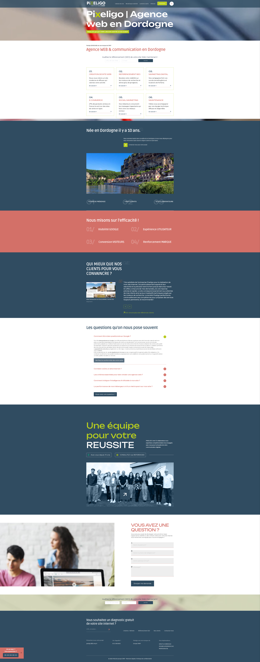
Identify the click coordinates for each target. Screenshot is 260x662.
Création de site (119, 3)
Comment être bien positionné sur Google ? (112, 336)
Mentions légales (131, 658)
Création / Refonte (128, 631)
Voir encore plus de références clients (139, 313)
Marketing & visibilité (132, 3)
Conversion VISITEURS (105, 242)
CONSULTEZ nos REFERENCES (132, 455)
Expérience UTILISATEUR (151, 229)
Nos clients (157, 631)
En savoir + (93, 85)
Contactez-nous (169, 631)
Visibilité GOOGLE (102, 229)
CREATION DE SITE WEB (100, 74)
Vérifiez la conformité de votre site (109, 360)
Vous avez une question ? (105, 394)
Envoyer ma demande (142, 583)
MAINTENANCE (156, 100)
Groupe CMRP (137, 643)
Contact (162, 3)
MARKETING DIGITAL (158, 74)
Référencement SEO (144, 631)
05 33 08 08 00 (116, 643)
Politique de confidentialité (144, 658)
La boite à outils (144, 3)
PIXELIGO (153, 3)
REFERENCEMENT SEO (129, 74)
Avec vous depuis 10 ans (100, 455)
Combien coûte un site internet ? (108, 369)
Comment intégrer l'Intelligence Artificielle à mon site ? (117, 380)
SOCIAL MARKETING (128, 100)
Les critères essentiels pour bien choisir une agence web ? (118, 375)
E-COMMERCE (96, 100)
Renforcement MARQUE (151, 242)
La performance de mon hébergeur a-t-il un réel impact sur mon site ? (123, 386)
